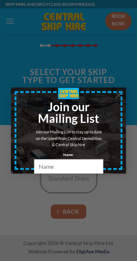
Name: (68, 154)
